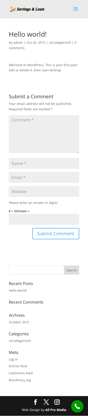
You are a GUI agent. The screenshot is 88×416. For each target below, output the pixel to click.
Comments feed (21, 373)
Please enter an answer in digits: (33, 203)
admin (18, 42)
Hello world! (18, 290)
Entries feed (18, 366)
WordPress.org (20, 380)
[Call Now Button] (77, 406)
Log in (13, 359)
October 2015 (19, 322)
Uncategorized (60, 42)
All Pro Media (55, 410)
